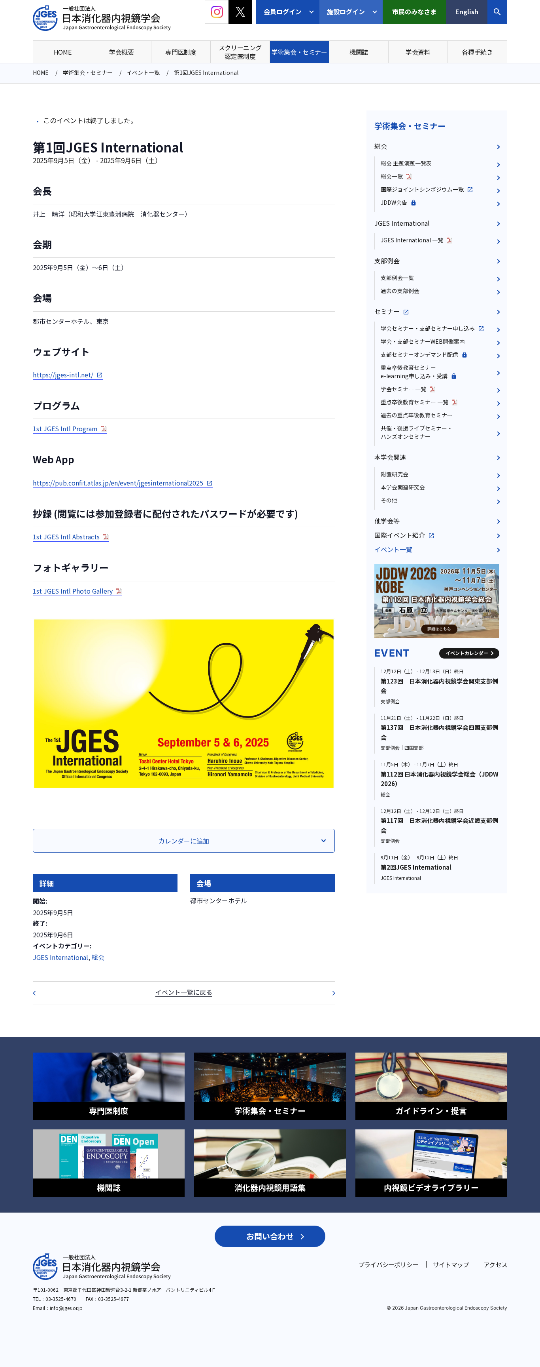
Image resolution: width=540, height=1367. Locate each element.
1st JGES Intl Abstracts (66, 536)
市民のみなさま (414, 11)
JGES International (60, 957)
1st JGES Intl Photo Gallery (73, 591)
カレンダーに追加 (184, 840)
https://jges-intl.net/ (63, 374)
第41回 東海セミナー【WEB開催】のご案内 (39, 993)
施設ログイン (346, 11)
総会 (98, 957)
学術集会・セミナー (410, 125)
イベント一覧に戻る (183, 992)
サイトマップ (451, 1264)
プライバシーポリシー (388, 1264)
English (466, 11)
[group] (436, 601)
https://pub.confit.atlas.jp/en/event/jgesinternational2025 (118, 482)
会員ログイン (283, 11)
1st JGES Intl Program (65, 428)
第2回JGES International (416, 867)
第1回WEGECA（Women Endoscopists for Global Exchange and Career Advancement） (328, 993)
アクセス (495, 1264)
